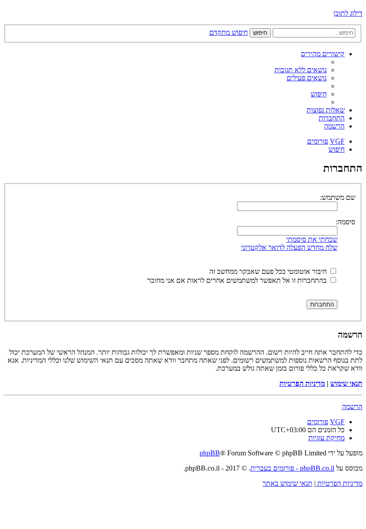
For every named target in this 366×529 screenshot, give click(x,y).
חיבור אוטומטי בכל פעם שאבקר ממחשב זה (269, 271)
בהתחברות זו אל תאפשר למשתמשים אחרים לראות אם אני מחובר (238, 280)
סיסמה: (345, 222)
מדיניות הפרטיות (302, 383)
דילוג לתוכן (347, 13)
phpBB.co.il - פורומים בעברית (292, 468)
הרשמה (352, 406)
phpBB (210, 453)
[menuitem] (300, 70)
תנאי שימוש (346, 383)
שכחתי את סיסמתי (311, 239)
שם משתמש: (337, 197)
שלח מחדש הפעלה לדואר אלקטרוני (289, 247)
